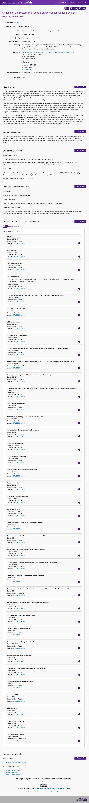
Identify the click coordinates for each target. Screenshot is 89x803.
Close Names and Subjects (24, 754)
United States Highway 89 (14, 774)
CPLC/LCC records (19, 243)
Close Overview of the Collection (28, 27)
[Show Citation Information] (79, 243)
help (80, 3)
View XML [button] (73, 8)
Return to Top (81, 87)
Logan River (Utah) (12, 772)
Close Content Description (23, 132)
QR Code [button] (82, 8)
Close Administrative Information (28, 187)
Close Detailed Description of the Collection (38, 222)
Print (66, 8)
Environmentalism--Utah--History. (16, 762)
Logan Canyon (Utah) (13, 770)
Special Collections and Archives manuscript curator (30, 165)
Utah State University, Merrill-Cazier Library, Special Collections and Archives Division (48, 52)
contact (72, 3)
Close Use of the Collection (24, 151)
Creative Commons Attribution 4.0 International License (53, 788)
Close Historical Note (18, 87)
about (63, 3)
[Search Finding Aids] (85, 3)
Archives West (12, 2)
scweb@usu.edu (27, 69)
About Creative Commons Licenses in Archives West (43, 792)
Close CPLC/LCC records (20, 232)
